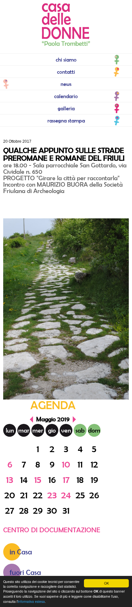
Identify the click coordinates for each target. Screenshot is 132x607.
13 (9, 479)
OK (106, 583)
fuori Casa (25, 572)
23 (52, 495)
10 (66, 464)
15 (37, 479)
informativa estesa (31, 601)
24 (66, 495)
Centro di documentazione (51, 530)
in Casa (21, 552)
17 (66, 479)
